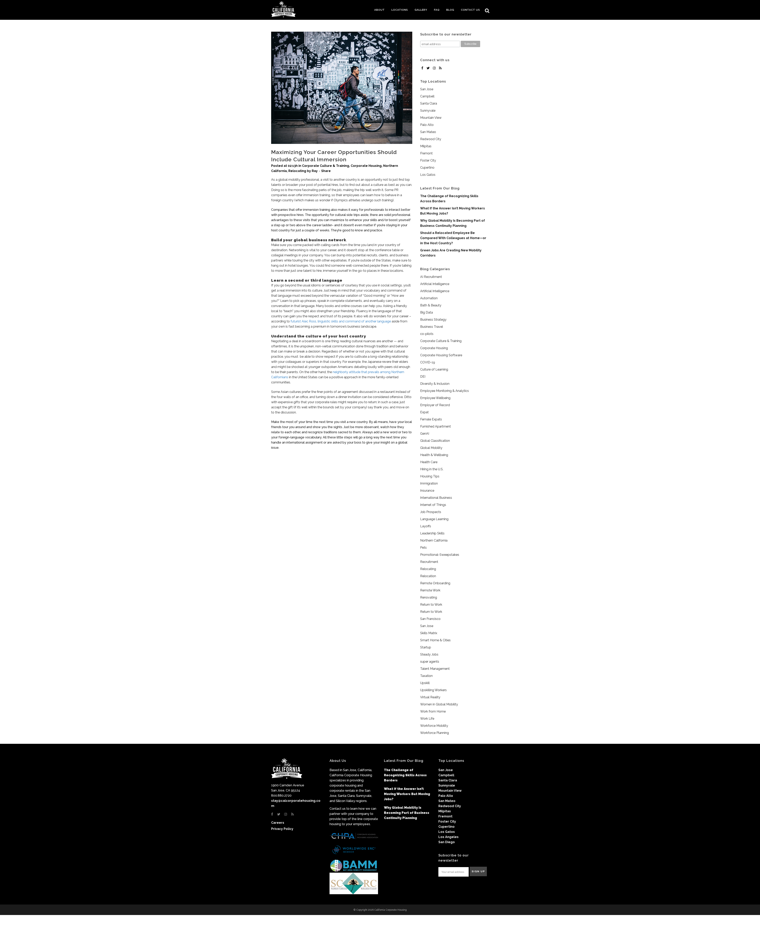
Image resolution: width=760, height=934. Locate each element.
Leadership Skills (432, 533)
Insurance (427, 490)
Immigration (429, 483)
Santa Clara (428, 103)
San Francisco (430, 619)
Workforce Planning (434, 733)
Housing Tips (429, 476)
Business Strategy (433, 319)
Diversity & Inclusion (434, 384)
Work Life (427, 718)
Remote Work (430, 590)
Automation (429, 298)
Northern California (433, 540)
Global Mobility (431, 448)
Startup (425, 647)
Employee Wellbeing (435, 398)
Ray (315, 171)
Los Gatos (427, 175)
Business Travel (431, 327)
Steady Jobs (429, 654)
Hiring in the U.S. (431, 469)
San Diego (446, 842)
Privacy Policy (282, 829)
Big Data (426, 312)
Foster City (428, 160)
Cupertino (427, 167)
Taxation (426, 676)
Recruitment (429, 562)
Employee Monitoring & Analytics (444, 391)
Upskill (425, 683)
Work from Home (433, 711)
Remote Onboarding (435, 583)
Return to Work (431, 604)
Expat (424, 412)
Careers (277, 823)
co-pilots (426, 334)
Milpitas (425, 146)
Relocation (428, 576)
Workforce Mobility (434, 726)
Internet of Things (433, 505)
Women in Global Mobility (439, 704)
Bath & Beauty (430, 305)
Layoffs (425, 526)
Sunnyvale (427, 110)
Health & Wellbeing (434, 455)
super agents (429, 661)
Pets (423, 547)
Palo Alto (427, 125)
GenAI (424, 433)
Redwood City (430, 139)
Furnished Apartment (435, 426)
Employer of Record (435, 405)
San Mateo (428, 132)
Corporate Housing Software (441, 355)
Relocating (297, 171)
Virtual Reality (430, 697)
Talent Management (435, 669)
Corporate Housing (366, 166)
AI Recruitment (431, 277)
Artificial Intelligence (434, 284)
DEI (422, 376)
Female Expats (431, 419)
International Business (436, 498)
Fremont (426, 153)
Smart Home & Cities (435, 640)
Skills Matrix (428, 633)
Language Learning (434, 519)
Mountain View (431, 118)
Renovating (428, 597)
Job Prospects (430, 512)
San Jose (426, 89)
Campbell (427, 96)
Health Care (428, 462)
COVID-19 (427, 362)
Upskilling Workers (433, 690)
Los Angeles (448, 837)
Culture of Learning (434, 369)
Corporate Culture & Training (325, 166)
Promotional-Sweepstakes (439, 555)
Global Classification (435, 441)
